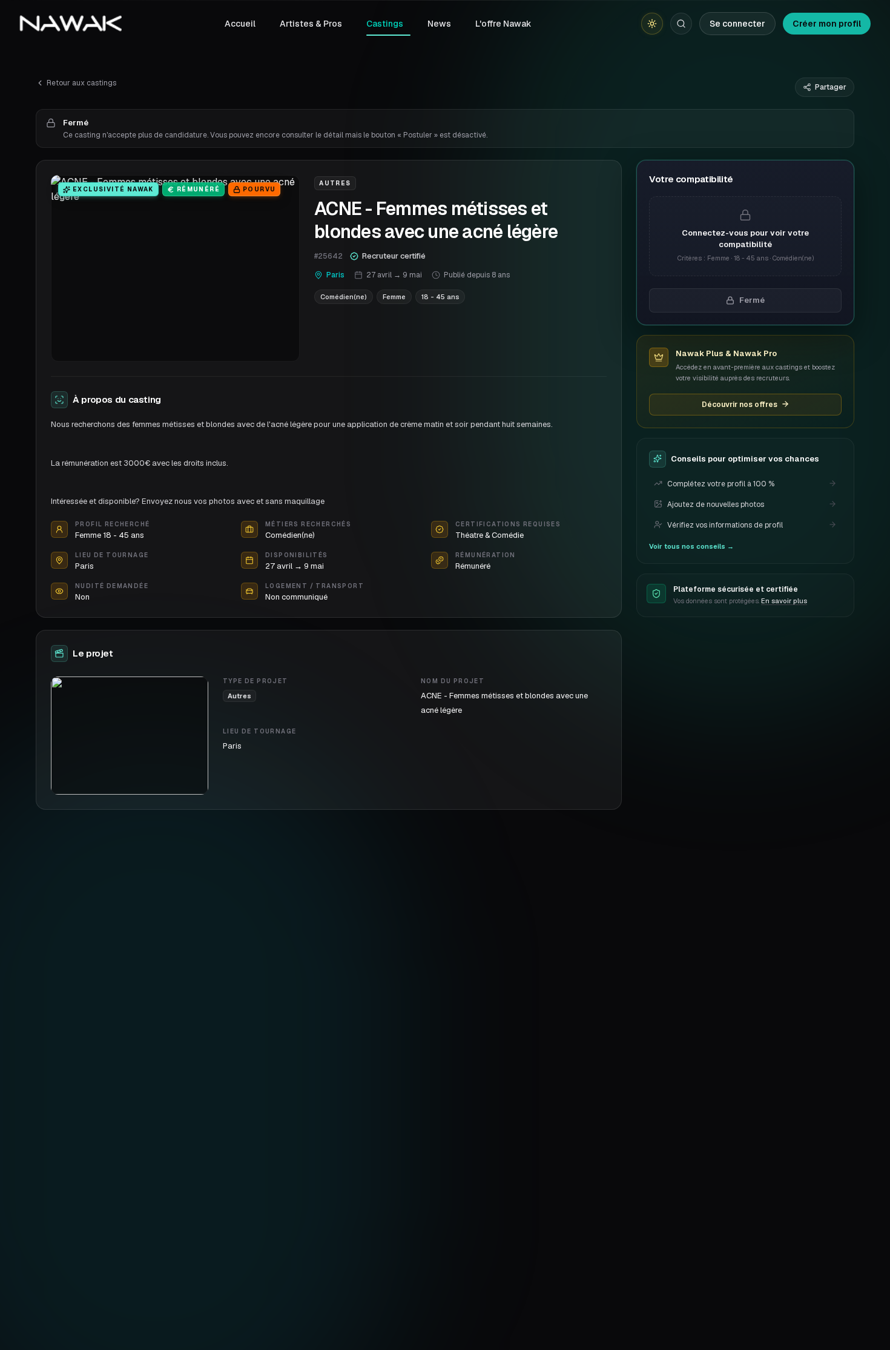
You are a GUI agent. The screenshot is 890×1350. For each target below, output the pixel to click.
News (439, 23)
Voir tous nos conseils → (691, 545)
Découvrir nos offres (739, 404)
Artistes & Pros (311, 23)
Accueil (240, 23)
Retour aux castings (81, 83)
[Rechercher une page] (681, 24)
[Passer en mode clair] (652, 24)
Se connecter (737, 23)
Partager (830, 87)
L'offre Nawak (503, 23)
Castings (384, 23)
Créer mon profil (827, 23)
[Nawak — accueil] (70, 23)
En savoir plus (784, 601)
